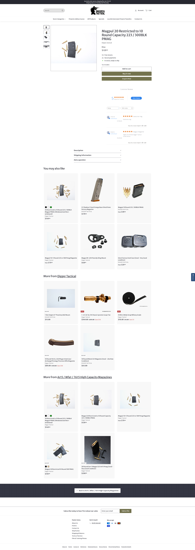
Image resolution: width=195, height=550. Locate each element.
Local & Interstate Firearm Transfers (119, 19)
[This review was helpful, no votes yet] (142, 126)
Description (78, 150)
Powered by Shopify (126, 546)
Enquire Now (126, 79)
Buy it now (127, 74)
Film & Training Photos (79, 538)
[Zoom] (74, 48)
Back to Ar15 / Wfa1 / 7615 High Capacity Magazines (99, 491)
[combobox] (54, 10)
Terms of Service (77, 536)
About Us (75, 523)
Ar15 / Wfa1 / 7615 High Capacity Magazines (84, 377)
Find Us (74, 526)
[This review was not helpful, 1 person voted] (145, 143)
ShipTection (76, 531)
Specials (101, 19)
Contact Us (138, 19)
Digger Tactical (107, 43)
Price (103, 47)
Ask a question (80, 160)
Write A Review (136, 98)
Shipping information (82, 155)
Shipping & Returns (78, 533)
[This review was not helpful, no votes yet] (145, 126)
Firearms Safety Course (76, 19)
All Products (91, 19)
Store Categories (59, 19)
